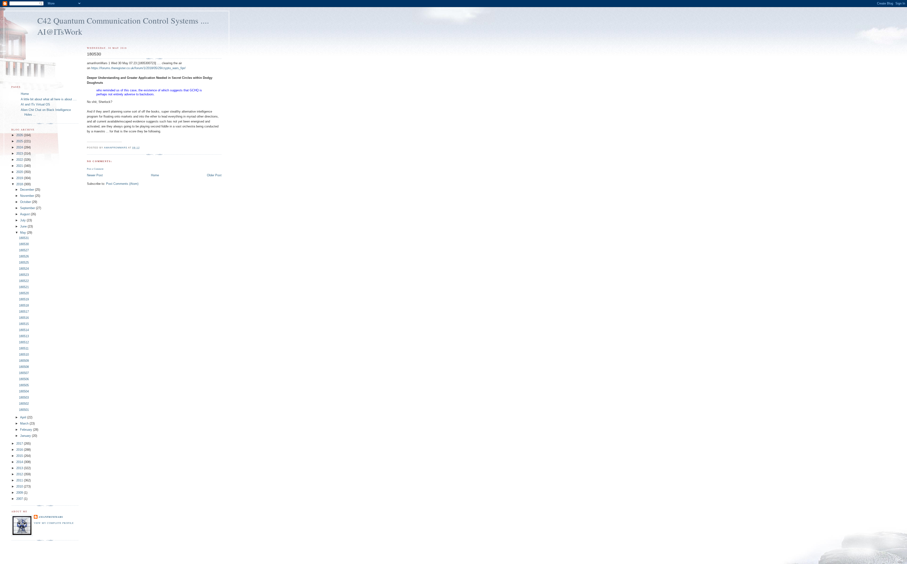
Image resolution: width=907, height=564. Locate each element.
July (23, 220)
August (25, 214)
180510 (24, 354)
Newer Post (95, 175)
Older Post (214, 175)
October (26, 202)
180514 (24, 330)
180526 (24, 256)
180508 (24, 367)
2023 (20, 153)
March (25, 423)
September (28, 208)
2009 (20, 492)
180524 (24, 268)
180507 (24, 373)
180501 (24, 410)
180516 (24, 318)
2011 (20, 480)
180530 (24, 244)
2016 (20, 449)
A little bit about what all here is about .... (49, 99)
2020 (20, 172)
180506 (24, 379)
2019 (20, 178)
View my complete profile (54, 523)
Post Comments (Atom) (122, 183)
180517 (24, 311)
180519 (24, 299)
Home (155, 175)
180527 (24, 250)
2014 (20, 462)
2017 (20, 443)
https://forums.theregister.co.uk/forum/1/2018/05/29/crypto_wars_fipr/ (138, 68)
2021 (20, 166)
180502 (24, 403)
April (23, 417)
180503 (24, 397)
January (26, 436)
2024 (20, 147)
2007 (20, 499)
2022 (20, 159)
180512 (24, 342)
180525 (24, 262)
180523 (24, 275)
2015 (20, 456)
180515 (24, 324)
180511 (24, 348)
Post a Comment (95, 168)
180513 (24, 336)
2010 (20, 486)
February (26, 429)
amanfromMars (51, 516)
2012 (20, 474)
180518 (24, 305)
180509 (24, 360)
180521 (24, 287)
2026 (20, 135)
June (24, 226)
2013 (20, 468)
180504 (24, 391)
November (27, 196)
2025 (20, 141)
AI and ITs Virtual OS (35, 104)
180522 (24, 281)
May (23, 232)
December (27, 189)
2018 (20, 184)
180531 (24, 238)
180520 (24, 293)
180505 (24, 385)
